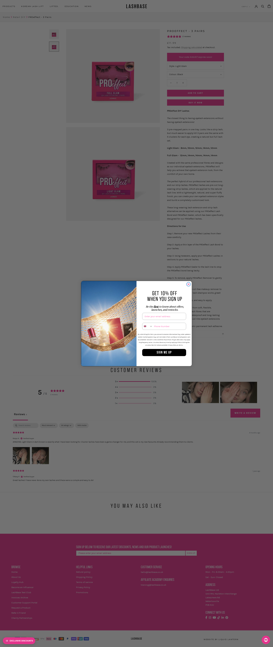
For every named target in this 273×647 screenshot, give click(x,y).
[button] (19, 640)
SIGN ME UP (164, 352)
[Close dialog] (189, 284)
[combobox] (147, 326)
